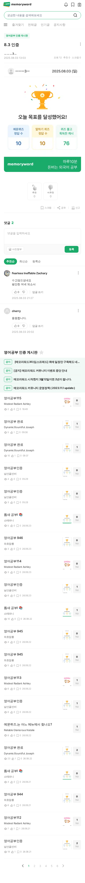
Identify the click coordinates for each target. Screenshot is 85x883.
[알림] (65, 5)
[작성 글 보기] (78, 5)
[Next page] (63, 865)
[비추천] (24, 292)
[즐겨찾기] (41, 352)
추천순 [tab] (10, 261)
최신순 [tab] (23, 261)
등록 (71, 249)
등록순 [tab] (36, 261)
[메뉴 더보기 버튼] (5, 25)
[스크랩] (71, 5)
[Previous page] (23, 865)
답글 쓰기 (37, 292)
